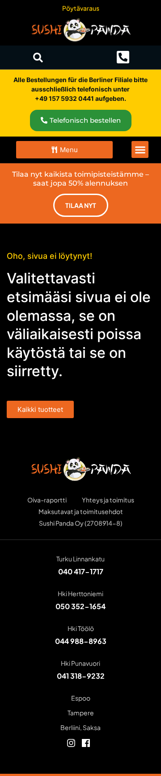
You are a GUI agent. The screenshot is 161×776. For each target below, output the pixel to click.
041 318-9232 (81, 676)
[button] (38, 57)
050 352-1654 (80, 606)
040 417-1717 (80, 571)
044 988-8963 (80, 641)
